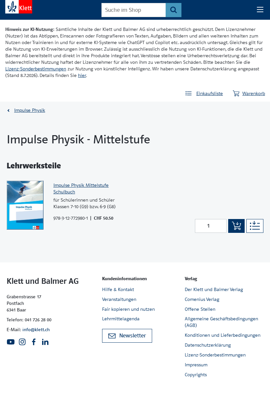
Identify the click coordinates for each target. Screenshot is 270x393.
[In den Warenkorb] (236, 226)
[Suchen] (173, 10)
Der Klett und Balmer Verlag (214, 289)
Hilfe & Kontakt (118, 289)
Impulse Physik (29, 110)
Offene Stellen (200, 309)
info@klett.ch (36, 329)
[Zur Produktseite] (25, 205)
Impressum (196, 365)
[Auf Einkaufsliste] (254, 226)
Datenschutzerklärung (208, 345)
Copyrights (196, 375)
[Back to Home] (18, 6)
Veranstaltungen (119, 299)
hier (82, 75)
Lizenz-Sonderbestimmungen (35, 69)
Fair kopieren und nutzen (128, 309)
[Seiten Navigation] (260, 10)
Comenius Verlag (202, 299)
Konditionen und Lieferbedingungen (222, 335)
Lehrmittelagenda (121, 319)
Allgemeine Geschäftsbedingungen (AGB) (221, 322)
